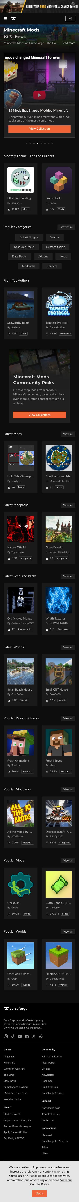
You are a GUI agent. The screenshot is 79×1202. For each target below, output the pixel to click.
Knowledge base (51, 1108)
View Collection (39, 128)
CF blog (46, 1069)
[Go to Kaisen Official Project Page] (20, 538)
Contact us (48, 1120)
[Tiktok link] (13, 1036)
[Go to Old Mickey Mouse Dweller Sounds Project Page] (20, 609)
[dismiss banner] (73, 4)
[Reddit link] (41, 1036)
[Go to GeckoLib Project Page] (20, 893)
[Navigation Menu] (5, 18)
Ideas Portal (48, 1062)
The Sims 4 (10, 1075)
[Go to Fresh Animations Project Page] (20, 751)
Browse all (66, 227)
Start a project (12, 1114)
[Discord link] (27, 1036)
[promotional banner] (39, 6)
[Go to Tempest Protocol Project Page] (59, 313)
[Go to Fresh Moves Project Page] (59, 751)
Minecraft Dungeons (15, 1093)
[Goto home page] (13, 19)
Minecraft (9, 1062)
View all (68, 434)
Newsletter (48, 1075)
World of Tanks (12, 1099)
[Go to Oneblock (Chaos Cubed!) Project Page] (20, 964)
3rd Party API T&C (14, 1138)
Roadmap (47, 1081)
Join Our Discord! (52, 1056)
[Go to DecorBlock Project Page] (59, 189)
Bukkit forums (50, 1087)
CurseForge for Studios (55, 1141)
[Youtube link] (20, 1036)
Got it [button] (39, 1193)
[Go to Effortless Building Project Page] (20, 189)
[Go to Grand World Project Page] (59, 538)
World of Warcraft (14, 1069)
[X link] (34, 1036)
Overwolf (47, 1135)
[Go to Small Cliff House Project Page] (59, 680)
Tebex (45, 1147)
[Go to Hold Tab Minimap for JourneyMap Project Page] (20, 467)
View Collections (40, 414)
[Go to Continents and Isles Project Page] (59, 467)
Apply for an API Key (15, 1132)
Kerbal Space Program (16, 1087)
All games (9, 1056)
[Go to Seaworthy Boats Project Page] (20, 313)
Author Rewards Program (18, 1126)
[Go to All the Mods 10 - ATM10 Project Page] (20, 822)
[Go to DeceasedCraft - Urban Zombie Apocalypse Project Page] (59, 822)
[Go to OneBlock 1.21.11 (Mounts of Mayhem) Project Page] (59, 964)
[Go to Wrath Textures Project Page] (59, 609)
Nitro (45, 1153)
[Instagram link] (6, 1036)
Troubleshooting (51, 1114)
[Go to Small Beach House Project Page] (20, 680)
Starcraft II (10, 1081)
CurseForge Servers (52, 1093)
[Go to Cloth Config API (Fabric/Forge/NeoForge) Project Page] (59, 893)
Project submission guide (18, 1120)
